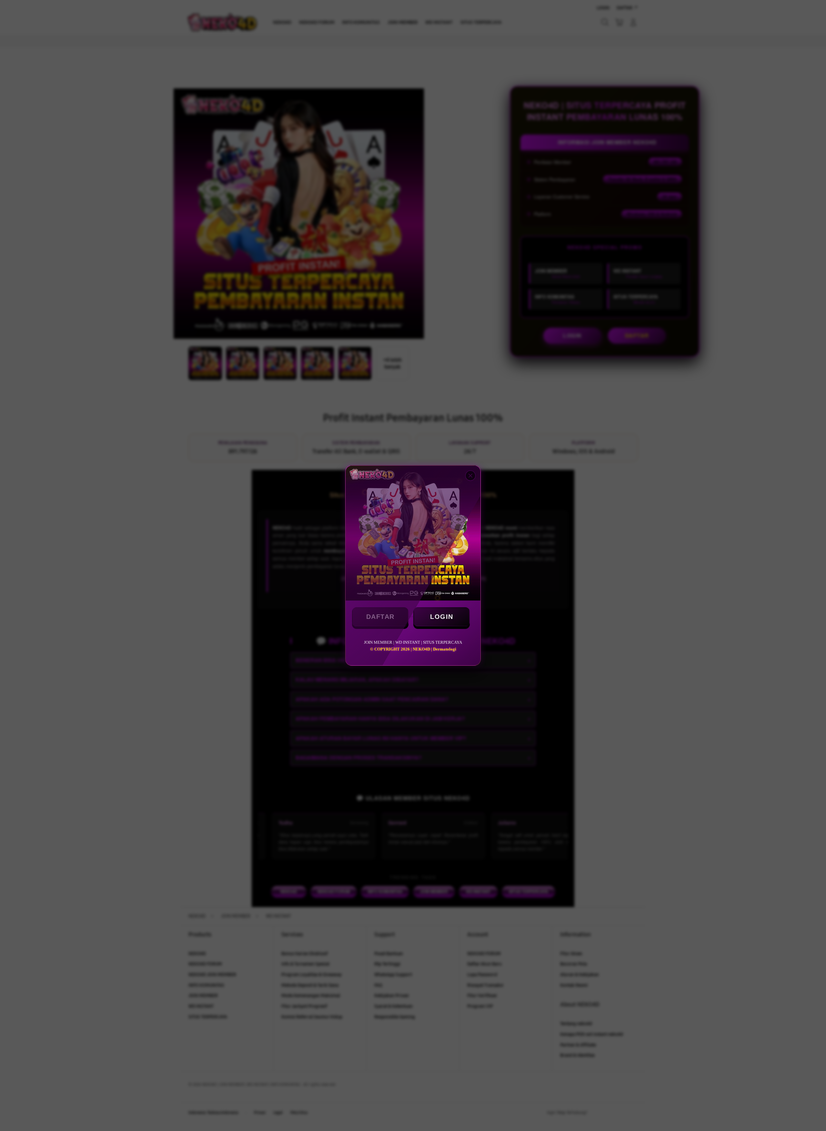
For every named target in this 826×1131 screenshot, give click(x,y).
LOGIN (441, 616)
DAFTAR (380, 616)
